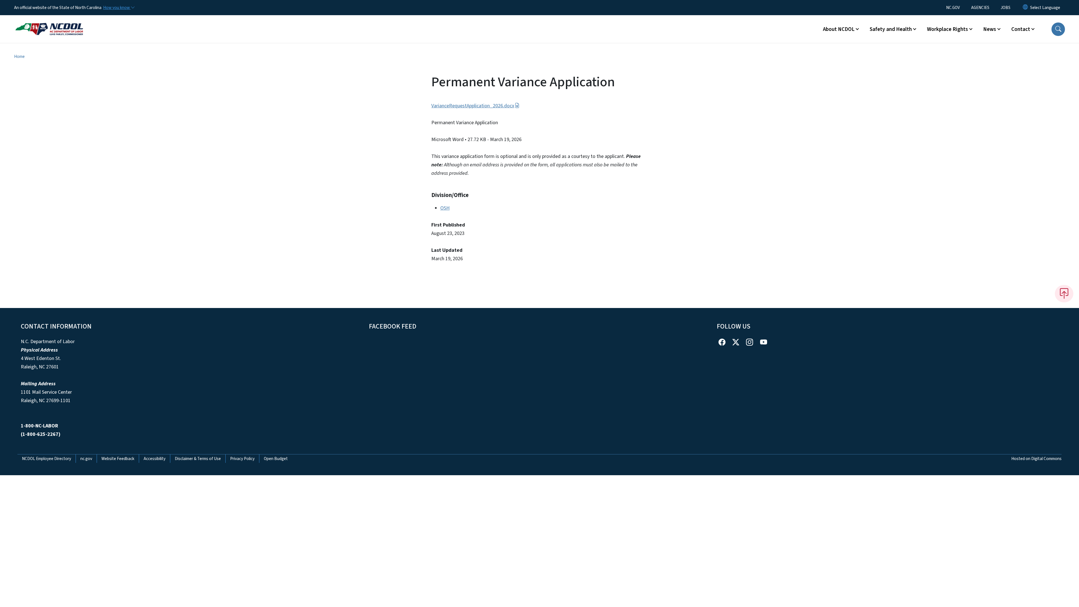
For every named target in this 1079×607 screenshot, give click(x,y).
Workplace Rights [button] (947, 29)
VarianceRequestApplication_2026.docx (472, 105)
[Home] (49, 22)
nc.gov (86, 459)
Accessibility (155, 459)
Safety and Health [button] (891, 29)
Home (19, 56)
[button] (1058, 29)
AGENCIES (980, 7)
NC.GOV (953, 7)
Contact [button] (1020, 29)
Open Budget (276, 459)
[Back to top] (1064, 293)
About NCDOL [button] (838, 29)
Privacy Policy (242, 459)
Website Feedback (117, 459)
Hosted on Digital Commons (1036, 459)
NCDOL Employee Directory (46, 459)
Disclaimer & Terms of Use (198, 459)
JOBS (1005, 7)
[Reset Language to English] (1025, 7)
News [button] (989, 29)
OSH (445, 208)
